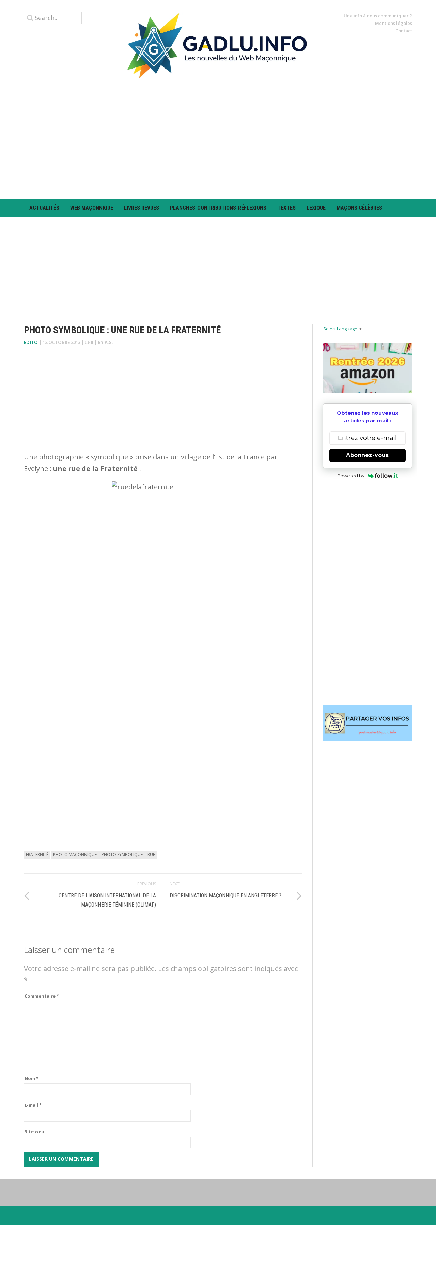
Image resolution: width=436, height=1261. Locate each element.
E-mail (33, 1105)
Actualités (44, 207)
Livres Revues (141, 207)
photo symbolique (122, 854)
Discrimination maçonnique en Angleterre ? (225, 895)
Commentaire (42, 996)
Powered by (350, 475)
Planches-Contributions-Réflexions (218, 207)
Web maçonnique (91, 207)
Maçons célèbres (359, 207)
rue (151, 854)
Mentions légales (393, 23)
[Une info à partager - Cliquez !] (367, 723)
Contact (403, 31)
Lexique (316, 207)
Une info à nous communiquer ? (378, 16)
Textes (286, 207)
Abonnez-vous (367, 455)
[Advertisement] (218, 138)
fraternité (37, 854)
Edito (31, 342)
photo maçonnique (75, 854)
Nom (31, 1078)
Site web (34, 1131)
